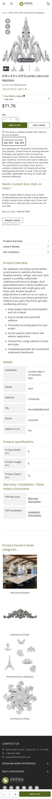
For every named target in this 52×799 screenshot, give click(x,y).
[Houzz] (37, 787)
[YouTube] (17, 788)
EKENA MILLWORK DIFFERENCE (19, 763)
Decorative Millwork (20, 592)
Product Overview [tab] (12, 241)
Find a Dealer (39, 125)
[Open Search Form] (11, 4)
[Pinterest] (24, 788)
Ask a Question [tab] (11, 252)
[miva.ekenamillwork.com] (25, 3)
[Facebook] (5, 788)
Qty (4, 114)
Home (4, 13)
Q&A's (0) (22, 89)
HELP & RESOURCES (13, 771)
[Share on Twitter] (7, 32)
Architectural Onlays (20, 718)
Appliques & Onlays (20, 634)
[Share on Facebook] (7, 26)
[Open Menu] (4, 4)
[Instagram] (11, 788)
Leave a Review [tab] (11, 246)
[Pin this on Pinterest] (7, 21)
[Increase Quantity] (16, 119)
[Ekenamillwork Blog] (30, 788)
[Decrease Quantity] (5, 119)
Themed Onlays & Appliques (20, 676)
